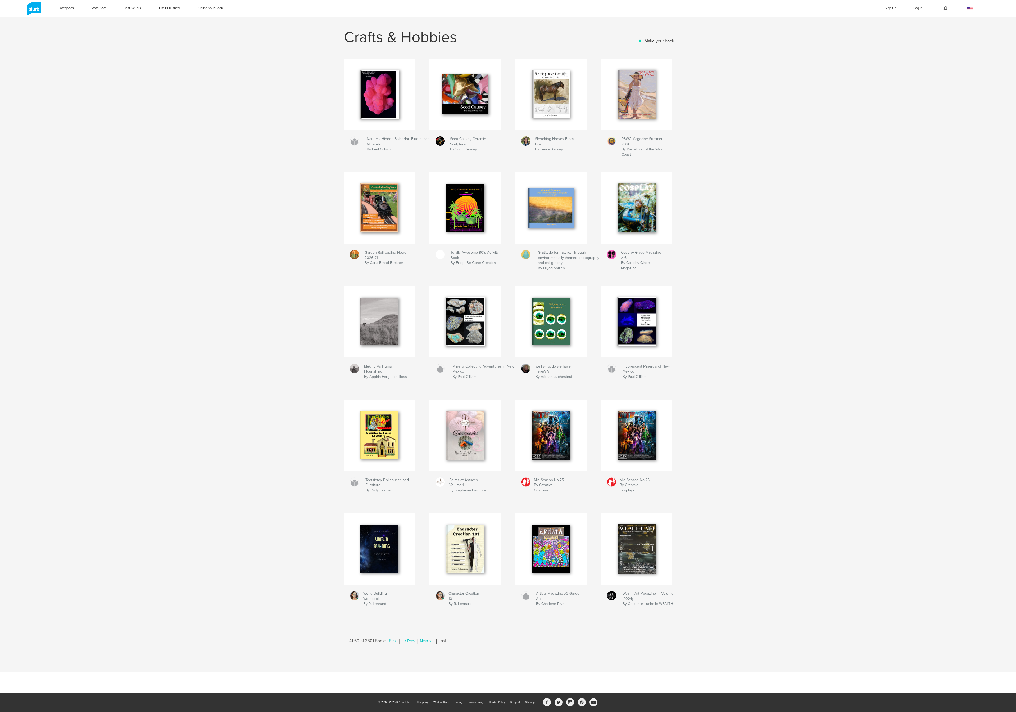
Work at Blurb (441, 702)
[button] (970, 8)
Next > (426, 641)
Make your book (659, 41)
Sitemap (530, 702)
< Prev (409, 641)
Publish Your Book (210, 8)
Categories (66, 8)
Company (422, 702)
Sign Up (890, 8)
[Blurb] (32, 11)
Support (515, 702)
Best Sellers (132, 8)
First (393, 641)
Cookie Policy (497, 702)
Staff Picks (98, 8)
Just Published (169, 8)
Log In (917, 8)
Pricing (458, 702)
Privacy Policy (476, 702)
